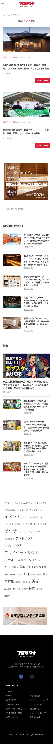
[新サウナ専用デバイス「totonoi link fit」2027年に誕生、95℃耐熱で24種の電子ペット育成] (12, 281)
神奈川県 (7, 589)
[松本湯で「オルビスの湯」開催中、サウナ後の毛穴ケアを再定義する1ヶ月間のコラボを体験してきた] (12, 446)
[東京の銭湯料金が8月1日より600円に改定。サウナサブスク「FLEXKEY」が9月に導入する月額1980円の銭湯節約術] (26, 366)
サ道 (38, 532)
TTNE (6, 503)
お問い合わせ (12, 717)
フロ (32, 692)
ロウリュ (36, 560)
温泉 (28, 581)
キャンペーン (36, 517)
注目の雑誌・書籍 (14, 713)
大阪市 (12, 574)
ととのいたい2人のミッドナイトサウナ (28, 503)
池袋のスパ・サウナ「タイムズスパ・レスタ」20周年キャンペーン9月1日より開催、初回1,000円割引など (36, 260)
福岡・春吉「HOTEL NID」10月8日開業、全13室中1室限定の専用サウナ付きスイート (36, 322)
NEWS (14, 57)
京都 (14, 567)
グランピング (40, 524)
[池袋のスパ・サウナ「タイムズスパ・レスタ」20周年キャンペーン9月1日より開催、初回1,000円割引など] (12, 260)
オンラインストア (38, 713)
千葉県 (35, 567)
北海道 (21, 566)
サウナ (11, 530)
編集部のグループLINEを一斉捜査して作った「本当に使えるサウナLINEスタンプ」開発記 (36, 405)
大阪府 (18, 574)
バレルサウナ (13, 545)
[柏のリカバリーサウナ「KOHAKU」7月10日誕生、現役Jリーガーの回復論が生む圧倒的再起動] (12, 425)
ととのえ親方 (10, 510)
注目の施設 (35, 696)
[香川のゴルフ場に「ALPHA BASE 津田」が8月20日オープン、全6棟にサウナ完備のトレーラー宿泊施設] (12, 239)
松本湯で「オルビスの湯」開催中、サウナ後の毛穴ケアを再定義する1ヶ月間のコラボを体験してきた (36, 447)
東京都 (9, 581)
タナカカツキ (9, 539)
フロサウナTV (36, 704)
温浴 (36, 581)
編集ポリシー (36, 709)
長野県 (39, 589)
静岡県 (7, 596)
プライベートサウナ (21, 552)
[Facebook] (21, 677)
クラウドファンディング (14, 524)
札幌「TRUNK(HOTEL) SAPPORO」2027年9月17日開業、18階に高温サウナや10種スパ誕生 (36, 301)
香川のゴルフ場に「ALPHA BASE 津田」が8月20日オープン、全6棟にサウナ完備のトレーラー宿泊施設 (37, 239)
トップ (9, 692)
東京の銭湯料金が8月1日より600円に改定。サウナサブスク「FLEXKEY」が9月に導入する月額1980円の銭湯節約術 (26, 385)
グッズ (28, 523)
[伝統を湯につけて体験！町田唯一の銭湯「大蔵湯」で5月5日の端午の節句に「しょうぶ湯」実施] (26, 39)
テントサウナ (24, 538)
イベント (12, 516)
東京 (45, 574)
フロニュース (25, 57)
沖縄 (23, 582)
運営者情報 (35, 717)
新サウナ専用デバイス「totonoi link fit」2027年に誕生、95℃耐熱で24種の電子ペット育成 (36, 281)
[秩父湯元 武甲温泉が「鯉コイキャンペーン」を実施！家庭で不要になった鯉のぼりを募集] (26, 104)
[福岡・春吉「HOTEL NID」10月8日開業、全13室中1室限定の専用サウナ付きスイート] (12, 323)
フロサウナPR (12, 704)
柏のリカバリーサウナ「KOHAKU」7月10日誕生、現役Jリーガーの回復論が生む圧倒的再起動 (36, 426)
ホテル (9, 559)
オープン (25, 517)
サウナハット (27, 531)
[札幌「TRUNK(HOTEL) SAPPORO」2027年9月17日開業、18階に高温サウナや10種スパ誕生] (12, 302)
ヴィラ (7, 567)
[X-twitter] (26, 677)
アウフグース (36, 510)
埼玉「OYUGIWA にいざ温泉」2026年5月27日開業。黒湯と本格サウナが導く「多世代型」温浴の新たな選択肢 (36, 469)
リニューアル (23, 559)
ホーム (6, 15)
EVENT (5, 57)
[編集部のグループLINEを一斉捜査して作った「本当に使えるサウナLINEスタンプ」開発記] (12, 404)
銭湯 (32, 589)
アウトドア (22, 509)
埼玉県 (42, 566)
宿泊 (25, 574)
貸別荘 (25, 589)
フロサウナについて (39, 700)
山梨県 (32, 574)
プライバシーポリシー (16, 709)
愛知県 (39, 574)
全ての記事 (11, 700)
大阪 (6, 574)
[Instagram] (32, 677)
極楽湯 (17, 582)
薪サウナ (16, 589)
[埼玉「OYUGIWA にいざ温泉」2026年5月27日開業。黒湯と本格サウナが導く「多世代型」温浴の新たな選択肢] (12, 467)
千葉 (28, 567)
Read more (42, 80)
